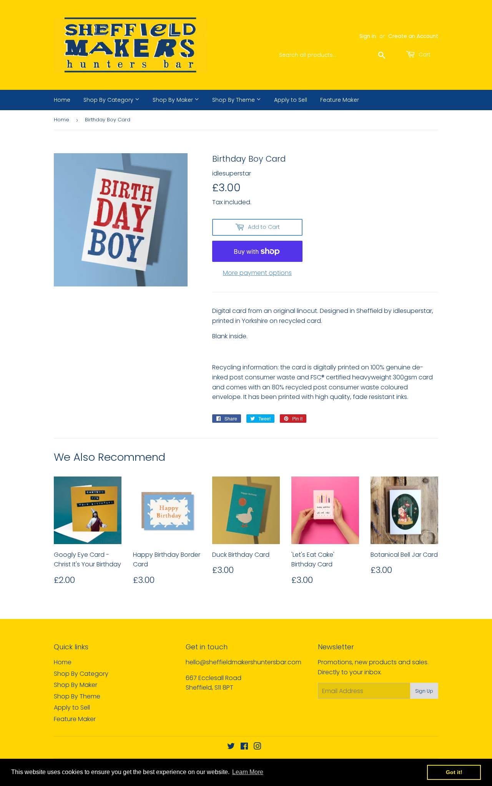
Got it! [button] (454, 772)
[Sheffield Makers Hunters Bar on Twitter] (231, 747)
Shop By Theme (234, 100)
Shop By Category (109, 100)
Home (62, 100)
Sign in (367, 36)
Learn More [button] (247, 772)
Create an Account (413, 36)
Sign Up (424, 691)
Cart (423, 54)
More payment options (257, 272)
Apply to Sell (290, 100)
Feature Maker (339, 100)
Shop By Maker (173, 100)
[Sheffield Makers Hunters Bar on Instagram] (257, 747)
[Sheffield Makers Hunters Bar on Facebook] (244, 747)
